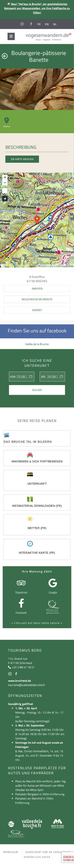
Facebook (21, 612)
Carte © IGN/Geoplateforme (61, 266)
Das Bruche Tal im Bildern (28, 441)
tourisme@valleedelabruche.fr (26, 685)
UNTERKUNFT (37, 483)
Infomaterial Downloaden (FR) (37, 505)
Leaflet (44, 266)
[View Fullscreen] (5, 190)
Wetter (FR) (37, 528)
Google (53, 592)
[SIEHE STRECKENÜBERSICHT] (5, 198)
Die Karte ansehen (22, 159)
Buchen (37, 390)
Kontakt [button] (37, 310)
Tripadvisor (21, 592)
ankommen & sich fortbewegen (37, 461)
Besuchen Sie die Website (37, 299)
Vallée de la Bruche (37, 344)
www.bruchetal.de (19, 680)
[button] (37, 220)
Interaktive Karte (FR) (37, 552)
